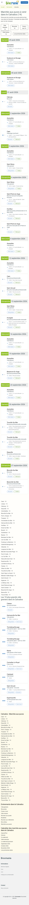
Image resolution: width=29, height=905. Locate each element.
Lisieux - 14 (4, 504)
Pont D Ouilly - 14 (6, 554)
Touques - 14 (4, 518)
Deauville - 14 (5, 508)
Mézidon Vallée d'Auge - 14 (8, 575)
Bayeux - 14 (4, 535)
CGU (2, 869)
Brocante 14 (14, 27)
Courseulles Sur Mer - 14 (7, 520)
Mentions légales (5, 866)
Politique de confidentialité (7, 874)
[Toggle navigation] (2, 2)
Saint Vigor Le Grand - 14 (8, 573)
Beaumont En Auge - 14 (7, 590)
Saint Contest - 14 (6, 587)
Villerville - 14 (4, 547)
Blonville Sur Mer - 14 (7, 513)
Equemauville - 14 (6, 561)
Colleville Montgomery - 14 (8, 544)
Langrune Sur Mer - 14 (7, 549)
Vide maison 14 (6, 33)
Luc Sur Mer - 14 (5, 556)
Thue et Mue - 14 (5, 595)
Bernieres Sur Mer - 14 (7, 537)
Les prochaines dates (20, 34)
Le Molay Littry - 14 (6, 583)
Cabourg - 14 (4, 506)
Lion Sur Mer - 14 (5, 539)
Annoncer (25, 2)
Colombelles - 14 (5, 511)
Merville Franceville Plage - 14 (9, 551)
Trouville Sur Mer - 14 (7, 571)
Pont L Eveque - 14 (6, 516)
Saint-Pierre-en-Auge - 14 (7, 585)
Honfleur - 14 (4, 525)
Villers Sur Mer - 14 (6, 568)
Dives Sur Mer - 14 (6, 528)
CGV (2, 872)
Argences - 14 (5, 580)
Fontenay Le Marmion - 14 (8, 542)
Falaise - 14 (4, 566)
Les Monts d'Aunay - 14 (7, 563)
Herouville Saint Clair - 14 (8, 559)
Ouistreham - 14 (5, 532)
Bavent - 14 (4, 530)
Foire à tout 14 (24, 27)
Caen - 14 (3, 501)
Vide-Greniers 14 (5, 27)
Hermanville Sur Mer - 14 (8, 523)
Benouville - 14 (5, 592)
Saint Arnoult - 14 (6, 578)
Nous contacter (4, 888)
